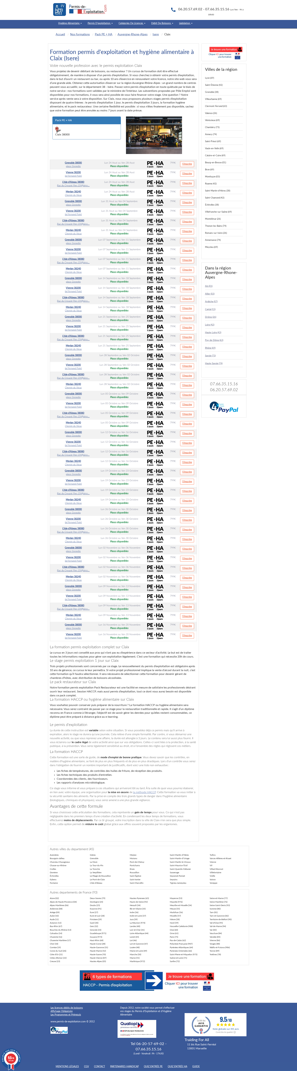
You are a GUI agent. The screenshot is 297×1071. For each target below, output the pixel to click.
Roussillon (134, 872)
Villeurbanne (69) (213, 99)
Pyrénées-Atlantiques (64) (181, 947)
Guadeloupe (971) (98, 933)
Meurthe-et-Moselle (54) (181, 905)
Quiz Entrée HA (177, 1066)
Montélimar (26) (213, 219)
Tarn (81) (214, 912)
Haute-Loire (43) (213, 333)
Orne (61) (174, 933)
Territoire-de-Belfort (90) (221, 919)
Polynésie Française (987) (181, 944)
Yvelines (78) (215, 954)
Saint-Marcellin (137, 883)
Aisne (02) (54, 898)
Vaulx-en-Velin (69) (214, 148)
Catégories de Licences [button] (131, 23)
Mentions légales (67, 1066)
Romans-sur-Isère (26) (216, 233)
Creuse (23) (55, 961)
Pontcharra (135, 865)
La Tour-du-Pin (96, 865)
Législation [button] (185, 23)
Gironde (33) (95, 930)
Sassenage (174, 872)
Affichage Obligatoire (62, 1011)
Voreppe (213, 883)
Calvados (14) (56, 933)
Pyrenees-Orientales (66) (181, 951)
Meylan (133, 855)
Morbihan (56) (176, 912)
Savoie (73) (210, 356)
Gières (93, 855)
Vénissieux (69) (212, 120)
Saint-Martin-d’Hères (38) (217, 191)
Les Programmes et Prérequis (66, 1015)
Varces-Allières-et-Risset (220, 858)
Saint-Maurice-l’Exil (179, 865)
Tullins (213, 855)
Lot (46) (133, 940)
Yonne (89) (214, 951)
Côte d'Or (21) (56, 954)
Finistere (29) (96, 919)
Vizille (212, 876)
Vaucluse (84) (216, 933)
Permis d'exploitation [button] (99, 23)
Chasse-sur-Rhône (58, 865)
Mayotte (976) (176, 902)
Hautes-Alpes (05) (98, 961)
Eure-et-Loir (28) (97, 916)
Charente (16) (56, 937)
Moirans (133, 858)
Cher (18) (54, 944)
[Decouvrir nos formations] (224, 52)
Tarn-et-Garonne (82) (219, 916)
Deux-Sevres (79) (97, 898)
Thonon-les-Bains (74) (215, 226)
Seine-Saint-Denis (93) (220, 905)
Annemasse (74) (213, 240)
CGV (86, 1066)
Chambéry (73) (212, 127)
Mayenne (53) (176, 898)
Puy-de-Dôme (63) (214, 340)
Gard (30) (94, 923)
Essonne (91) (95, 909)
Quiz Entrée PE (153, 1066)
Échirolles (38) (212, 205)
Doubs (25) (95, 905)
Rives (132, 869)
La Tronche (95, 869)
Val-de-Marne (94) (218, 926)
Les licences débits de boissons (67, 1008)
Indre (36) (134, 912)
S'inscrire (187, 164)
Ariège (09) (54, 912)
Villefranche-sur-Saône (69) (218, 212)
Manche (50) (135, 954)
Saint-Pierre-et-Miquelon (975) (183, 954)
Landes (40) (135, 926)
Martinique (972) (137, 961)
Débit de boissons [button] (161, 23)
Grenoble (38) (211, 92)
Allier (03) (209, 294)
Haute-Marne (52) (98, 951)
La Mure (93, 862)
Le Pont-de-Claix (97, 880)
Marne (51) (135, 958)
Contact (99, 1066)
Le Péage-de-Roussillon (100, 876)
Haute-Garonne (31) (99, 947)
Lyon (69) (209, 78)
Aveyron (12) (55, 923)
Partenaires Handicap (124, 1066)
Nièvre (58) (175, 919)
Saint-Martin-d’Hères (179, 855)
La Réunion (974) (137, 923)
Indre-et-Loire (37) (138, 916)
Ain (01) (209, 286)
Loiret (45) (134, 937)
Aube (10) (54, 916)
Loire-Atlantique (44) (139, 933)
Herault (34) (135, 905)
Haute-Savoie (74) (214, 363)
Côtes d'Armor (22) (58, 958)
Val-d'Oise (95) (216, 923)
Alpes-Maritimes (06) (59, 905)
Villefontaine (215, 872)
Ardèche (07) (211, 302)
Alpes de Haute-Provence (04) (63, 902)
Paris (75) (174, 937)
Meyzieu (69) (211, 247)
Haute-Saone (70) (98, 954)
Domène (54, 872)
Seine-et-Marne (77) (219, 898)
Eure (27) (94, 912)
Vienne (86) (215, 940)
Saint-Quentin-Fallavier (180, 869)
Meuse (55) (175, 909)
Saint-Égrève (135, 876)
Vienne (213, 862)
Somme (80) (215, 909)
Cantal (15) (210, 309)
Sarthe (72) (175, 961)
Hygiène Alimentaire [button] (69, 23)
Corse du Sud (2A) (58, 951)
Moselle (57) (175, 916)
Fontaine (54, 883)
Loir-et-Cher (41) (137, 930)
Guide (196, 1066)
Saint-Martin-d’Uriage (179, 858)
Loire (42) (209, 325)
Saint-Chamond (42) (214, 198)
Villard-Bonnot (216, 869)
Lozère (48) (135, 947)
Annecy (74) (211, 134)
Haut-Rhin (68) (96, 940)
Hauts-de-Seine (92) (139, 902)
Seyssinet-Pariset (177, 876)
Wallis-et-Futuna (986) (220, 947)
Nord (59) (174, 923)
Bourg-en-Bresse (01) (215, 163)
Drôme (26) (210, 317)
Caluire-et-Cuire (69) (215, 155)
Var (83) (213, 930)
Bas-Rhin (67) (56, 926)
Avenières (54, 855)
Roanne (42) (211, 184)
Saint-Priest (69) (213, 141)
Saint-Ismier (135, 880)
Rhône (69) (210, 348)
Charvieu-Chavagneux (60, 862)
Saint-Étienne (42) (214, 85)
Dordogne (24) (96, 902)
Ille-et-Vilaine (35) (138, 909)
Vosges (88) (215, 944)
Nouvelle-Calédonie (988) (181, 926)
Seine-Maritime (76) (218, 902)
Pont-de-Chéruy (137, 862)
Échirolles (54, 876)
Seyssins (173, 880)
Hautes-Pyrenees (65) (139, 898)
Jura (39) (134, 919)
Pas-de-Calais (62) (178, 940)
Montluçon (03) (212, 177)
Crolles (53, 869)
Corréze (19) (55, 947)
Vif (211, 865)
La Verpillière (95, 872)
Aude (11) (54, 919)
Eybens (53, 880)
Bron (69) (209, 170)
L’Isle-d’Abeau (96, 883)
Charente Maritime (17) (60, 940)
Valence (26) (211, 113)
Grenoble (94, 858)
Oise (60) (174, 930)
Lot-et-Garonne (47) (139, 944)
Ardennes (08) (56, 909)
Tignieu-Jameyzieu (178, 883)
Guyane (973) (96, 937)
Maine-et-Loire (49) (138, 951)
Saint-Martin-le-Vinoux (180, 862)
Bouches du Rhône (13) (60, 930)
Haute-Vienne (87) (98, 958)
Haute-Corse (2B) (97, 944)
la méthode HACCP (144, 792)
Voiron (213, 880)
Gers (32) (94, 926)
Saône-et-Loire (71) (178, 958)
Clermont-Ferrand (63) (216, 106)
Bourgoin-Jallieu (57, 858)
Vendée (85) (215, 937)
